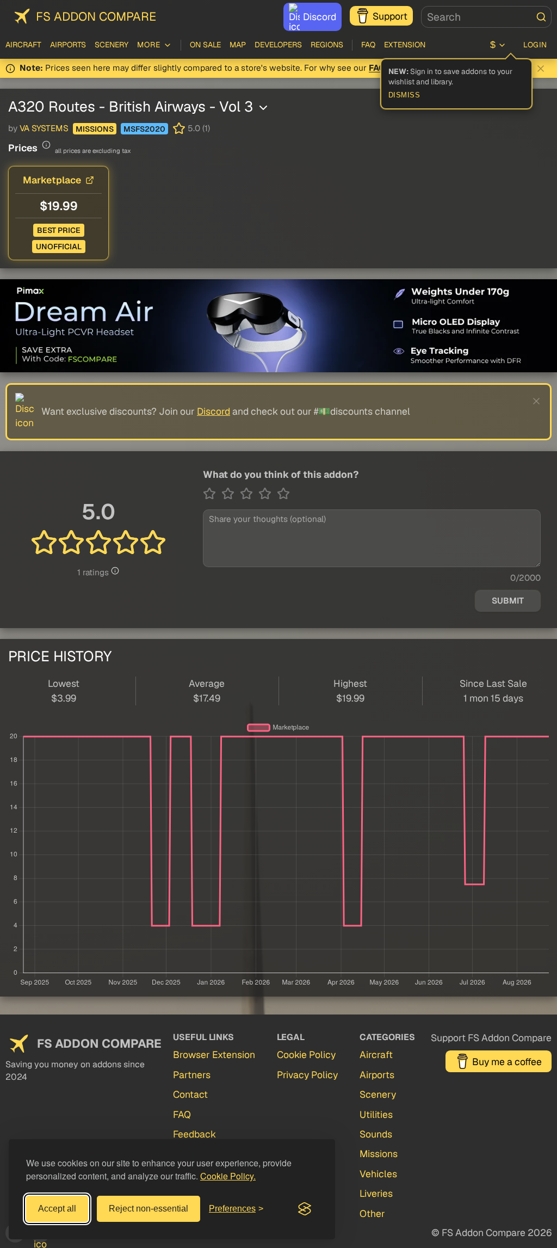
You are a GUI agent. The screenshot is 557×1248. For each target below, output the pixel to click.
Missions (95, 129)
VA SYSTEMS (44, 128)
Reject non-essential (148, 1208)
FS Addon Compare (96, 16)
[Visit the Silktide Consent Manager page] (305, 1209)
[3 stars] (249, 493)
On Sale (205, 45)
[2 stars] (230, 493)
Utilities (376, 1114)
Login (535, 45)
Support (390, 16)
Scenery (111, 45)
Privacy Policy (307, 1074)
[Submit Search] (541, 17)
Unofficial (59, 246)
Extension (404, 45)
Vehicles (378, 1173)
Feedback (194, 1134)
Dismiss (404, 95)
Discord (319, 16)
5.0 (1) (199, 128)
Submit (508, 600)
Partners (192, 1074)
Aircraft (23, 45)
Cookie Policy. (228, 1176)
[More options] (263, 107)
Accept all (57, 1208)
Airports (68, 45)
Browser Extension (214, 1054)
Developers (278, 45)
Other (372, 1213)
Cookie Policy (306, 1054)
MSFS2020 (144, 129)
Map (238, 45)
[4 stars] (267, 493)
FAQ (368, 45)
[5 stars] (283, 493)
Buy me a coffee (507, 1061)
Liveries (376, 1193)
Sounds (376, 1134)
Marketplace (52, 180)
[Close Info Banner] (540, 68)
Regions (327, 45)
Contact (190, 1094)
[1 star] (212, 493)
